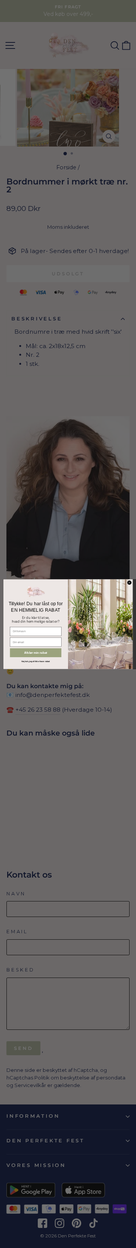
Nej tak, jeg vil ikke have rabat (36, 661)
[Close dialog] (129, 582)
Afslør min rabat (35, 652)
